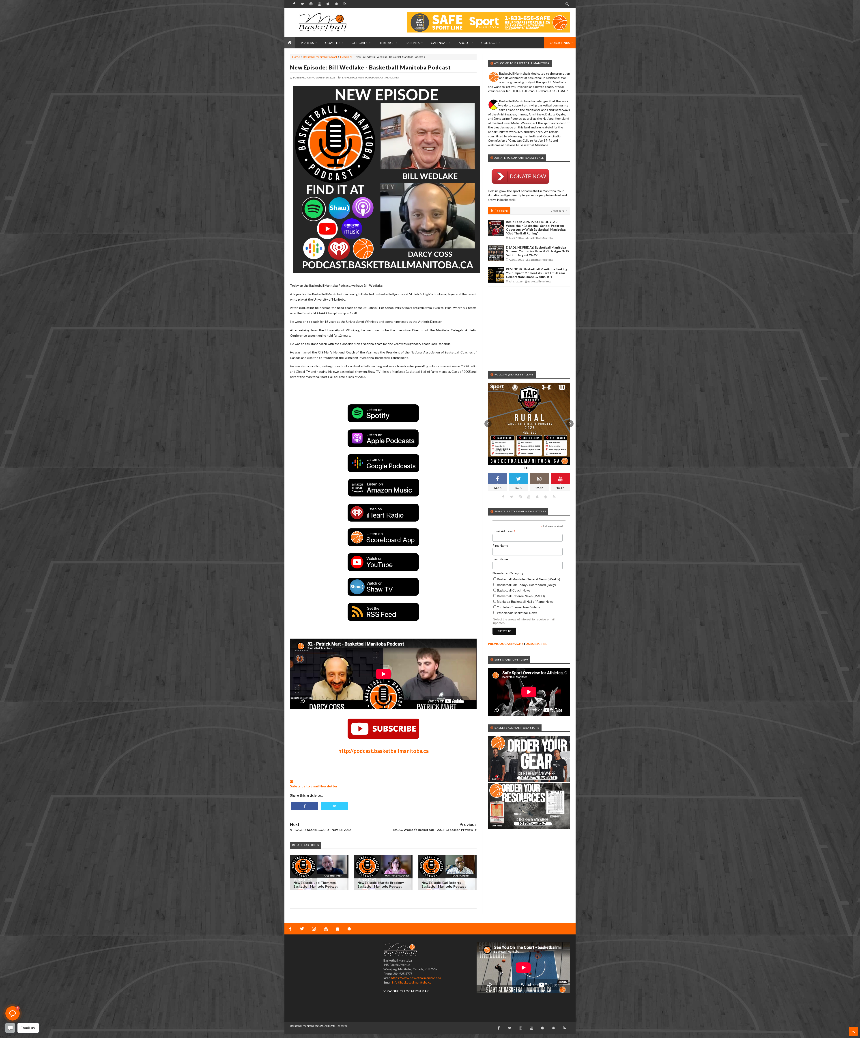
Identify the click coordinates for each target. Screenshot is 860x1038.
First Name (500, 545)
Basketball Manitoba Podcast (320, 57)
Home (296, 57)
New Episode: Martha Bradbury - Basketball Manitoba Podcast (381, 884)
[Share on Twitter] (334, 806)
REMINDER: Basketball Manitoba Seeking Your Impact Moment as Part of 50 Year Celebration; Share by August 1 (536, 273)
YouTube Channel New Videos (518, 607)
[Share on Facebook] (304, 806)
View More (557, 210)
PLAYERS (307, 43)
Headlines (346, 57)
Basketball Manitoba (302, 1025)
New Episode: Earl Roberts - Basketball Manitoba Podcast (443, 884)
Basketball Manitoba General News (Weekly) (528, 579)
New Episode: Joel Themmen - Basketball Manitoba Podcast (315, 884)
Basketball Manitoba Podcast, (363, 77)
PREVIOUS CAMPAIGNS (505, 644)
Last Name (500, 559)
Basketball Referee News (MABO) (521, 596)
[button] (488, 423)
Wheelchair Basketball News (517, 613)
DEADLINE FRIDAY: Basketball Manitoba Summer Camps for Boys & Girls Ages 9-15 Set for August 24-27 (537, 251)
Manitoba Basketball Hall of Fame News (525, 601)
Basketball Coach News (513, 590)
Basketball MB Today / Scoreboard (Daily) (526, 585)
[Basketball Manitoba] (323, 22)
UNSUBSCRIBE (536, 644)
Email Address (503, 531)
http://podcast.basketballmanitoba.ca (383, 751)
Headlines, (392, 77)
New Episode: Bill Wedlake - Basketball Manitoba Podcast (370, 67)
